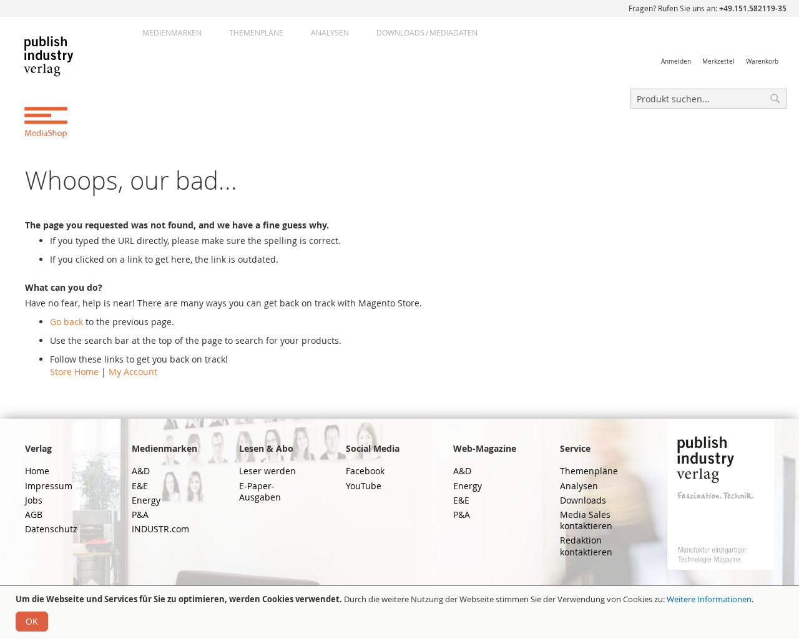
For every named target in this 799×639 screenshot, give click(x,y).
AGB (33, 514)
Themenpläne (256, 32)
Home (37, 471)
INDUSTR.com (160, 529)
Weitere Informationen (709, 599)
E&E (140, 486)
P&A (140, 514)
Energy (146, 500)
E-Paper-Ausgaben (260, 491)
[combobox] (708, 99)
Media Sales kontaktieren (586, 520)
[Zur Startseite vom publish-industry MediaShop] (58, 86)
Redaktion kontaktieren (586, 545)
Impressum (48, 486)
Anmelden (676, 61)
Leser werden (267, 471)
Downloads (583, 500)
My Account (133, 372)
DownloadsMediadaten (427, 32)
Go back (66, 322)
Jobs (33, 500)
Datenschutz (51, 529)
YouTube (363, 486)
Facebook (365, 471)
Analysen (330, 32)
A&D (141, 471)
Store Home (74, 372)
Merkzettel (718, 61)
